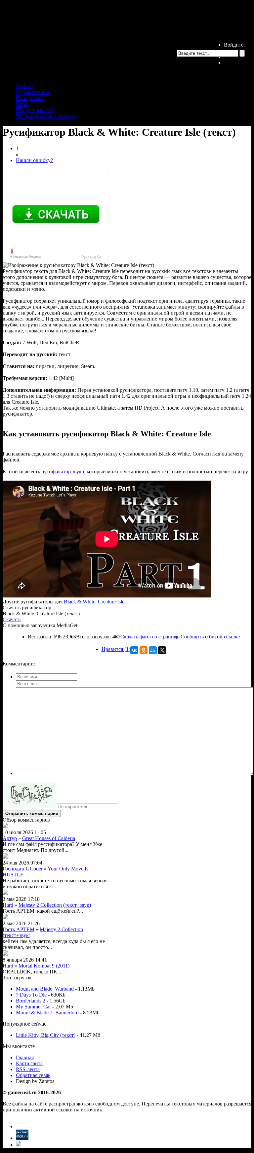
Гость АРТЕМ (18, 929)
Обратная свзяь (33, 1075)
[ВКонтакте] (134, 650)
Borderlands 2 (30, 1000)
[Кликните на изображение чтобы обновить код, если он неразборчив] (29, 806)
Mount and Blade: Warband (45, 989)
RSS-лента (28, 1069)
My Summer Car (33, 1006)
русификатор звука (62, 471)
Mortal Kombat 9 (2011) (44, 965)
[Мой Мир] (153, 650)
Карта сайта (29, 1063)
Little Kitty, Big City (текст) (45, 1035)
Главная (25, 86)
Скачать (12, 619)
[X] (162, 650)
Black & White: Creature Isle (94, 601)
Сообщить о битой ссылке (210, 636)
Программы (29, 98)
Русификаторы (32, 92)
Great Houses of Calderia (48, 838)
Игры (22, 104)
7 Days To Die (31, 995)
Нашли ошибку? (34, 160)
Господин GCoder (23, 868)
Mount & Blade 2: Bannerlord (47, 1012)
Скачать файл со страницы (150, 636)
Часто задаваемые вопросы (46, 116)
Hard (8, 905)
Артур (10, 838)
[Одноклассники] (144, 650)
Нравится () (116, 649)
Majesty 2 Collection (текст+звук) (55, 905)
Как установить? (35, 110)
